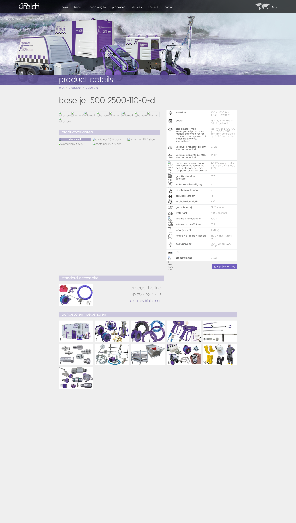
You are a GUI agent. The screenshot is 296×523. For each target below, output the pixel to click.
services (137, 7)
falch (62, 88)
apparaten (92, 88)
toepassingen (97, 7)
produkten (118, 7)
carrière (153, 7)
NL (273, 7)
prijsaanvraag (227, 267)
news (65, 7)
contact (170, 7)
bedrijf (78, 7)
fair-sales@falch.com (146, 301)
